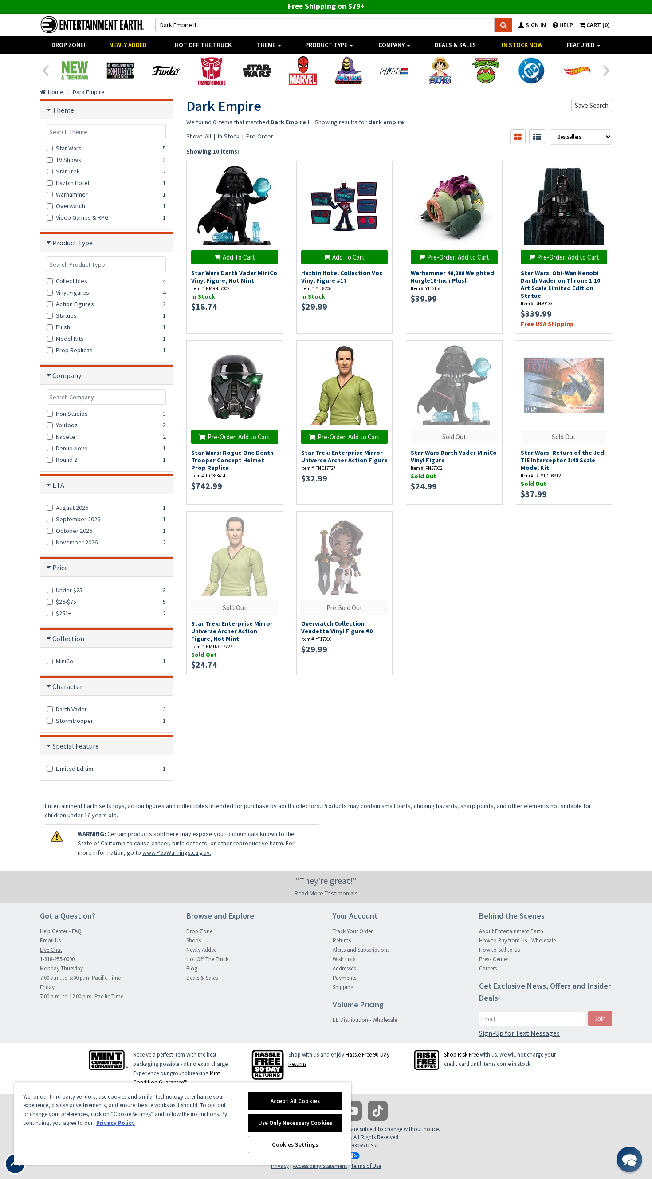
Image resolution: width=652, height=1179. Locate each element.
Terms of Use (366, 1166)
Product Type (327, 45)
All (208, 136)
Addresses (344, 968)
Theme (267, 45)
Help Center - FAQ (61, 931)
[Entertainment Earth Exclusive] (120, 70)
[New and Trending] (74, 70)
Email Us (50, 940)
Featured (581, 45)
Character (67, 686)
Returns (342, 940)
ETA (58, 485)
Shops (193, 940)
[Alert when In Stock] (490, 188)
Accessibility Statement (320, 1166)
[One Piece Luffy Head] (439, 70)
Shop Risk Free (461, 1054)
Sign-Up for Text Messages (519, 1033)
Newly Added (128, 45)
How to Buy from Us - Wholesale (517, 940)
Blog (191, 968)
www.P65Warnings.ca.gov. (176, 852)
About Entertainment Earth (511, 931)
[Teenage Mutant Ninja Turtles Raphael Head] (485, 70)
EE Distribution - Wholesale (365, 1020)
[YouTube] (352, 1111)
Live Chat (51, 950)
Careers (488, 968)
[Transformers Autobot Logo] (211, 70)
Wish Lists (344, 959)
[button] (629, 1159)
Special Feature (75, 745)
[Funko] (165, 70)
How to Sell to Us (499, 950)
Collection (68, 638)
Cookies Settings (295, 1144)
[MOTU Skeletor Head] (348, 70)
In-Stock (229, 136)
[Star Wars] (257, 70)
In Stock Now (522, 45)
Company (392, 45)
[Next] (606, 69)
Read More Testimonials (326, 893)
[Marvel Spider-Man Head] (302, 70)
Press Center (493, 959)
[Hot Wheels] (576, 70)
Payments (344, 978)
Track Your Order (353, 931)
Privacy (280, 1166)
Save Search (592, 105)
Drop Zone (199, 931)
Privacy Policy (115, 1123)
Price (60, 567)
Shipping (343, 987)
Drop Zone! (68, 45)
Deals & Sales (455, 45)
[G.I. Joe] (394, 70)
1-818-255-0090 (57, 959)
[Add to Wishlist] (271, 172)
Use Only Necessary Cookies (295, 1123)
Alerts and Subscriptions (361, 950)
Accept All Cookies (295, 1101)
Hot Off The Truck (203, 45)
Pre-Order (259, 136)
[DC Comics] (531, 70)
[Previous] (45, 69)
